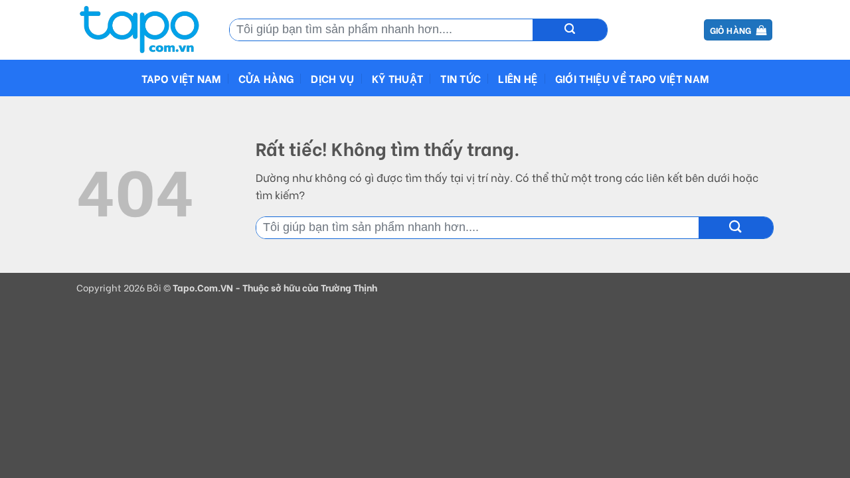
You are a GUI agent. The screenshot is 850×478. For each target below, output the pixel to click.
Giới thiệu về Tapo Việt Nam (632, 78)
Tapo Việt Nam (181, 78)
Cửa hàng (266, 78)
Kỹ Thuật (398, 78)
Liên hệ (517, 78)
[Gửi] (570, 29)
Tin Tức (460, 78)
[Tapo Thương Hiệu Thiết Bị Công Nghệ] (142, 30)
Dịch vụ (332, 78)
